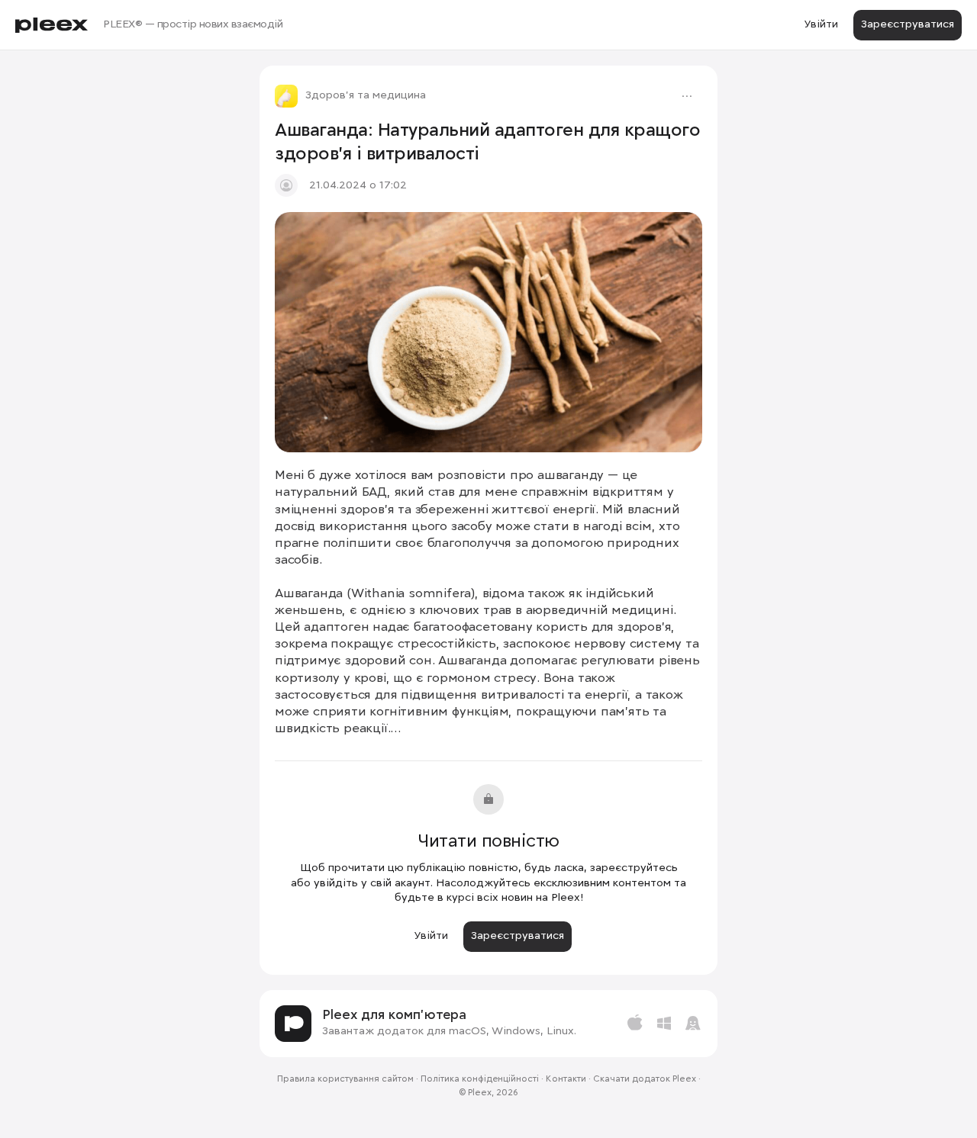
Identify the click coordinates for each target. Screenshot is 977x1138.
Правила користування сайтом (345, 1079)
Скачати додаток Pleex (644, 1079)
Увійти (821, 24)
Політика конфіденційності (480, 1079)
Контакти (566, 1079)
